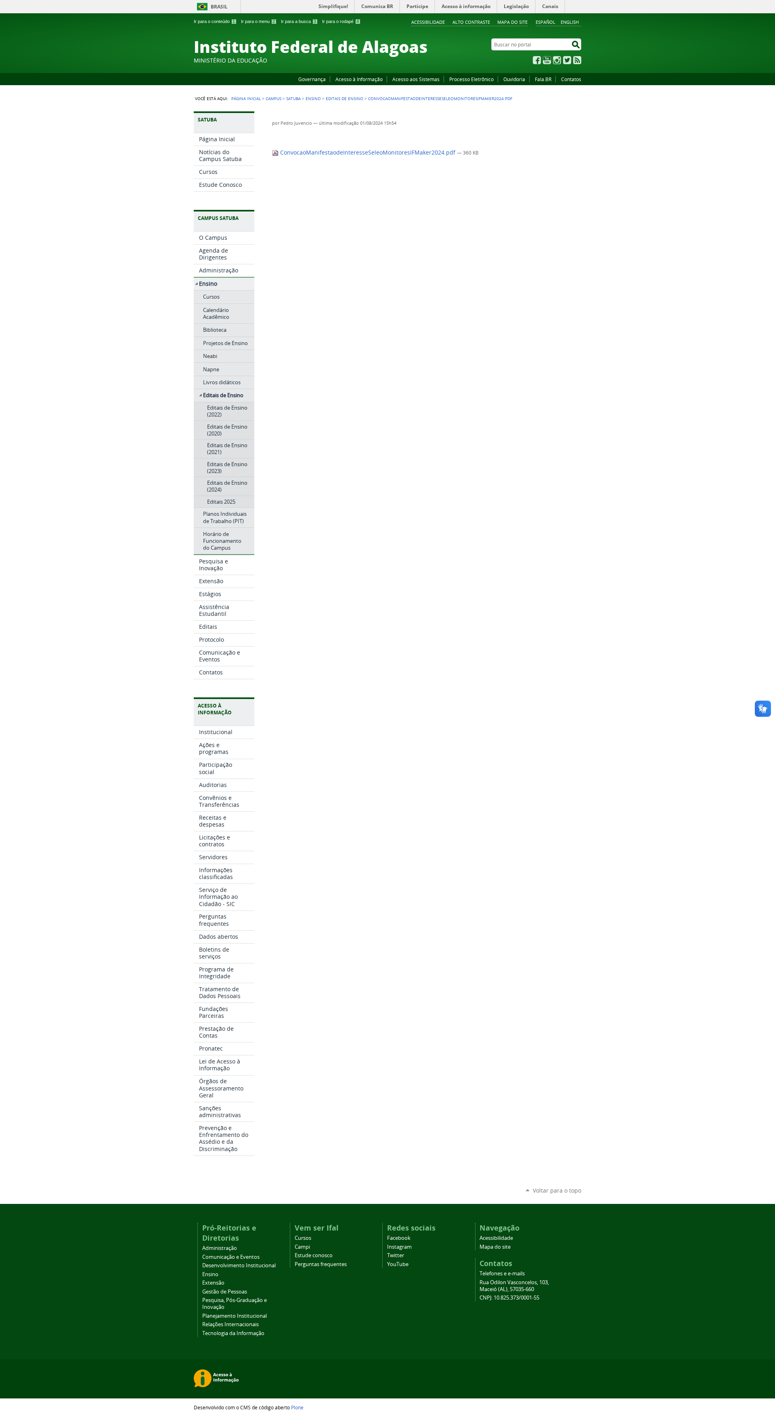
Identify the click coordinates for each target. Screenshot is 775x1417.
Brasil (219, 6)
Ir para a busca (298, 21)
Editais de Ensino (344, 98)
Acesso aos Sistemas (416, 79)
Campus (273, 98)
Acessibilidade (428, 22)
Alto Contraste (471, 22)
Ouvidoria (514, 79)
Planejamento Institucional (234, 1315)
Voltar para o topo (557, 1190)
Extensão (213, 1282)
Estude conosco (314, 1255)
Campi (302, 1246)
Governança (312, 79)
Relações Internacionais (230, 1324)
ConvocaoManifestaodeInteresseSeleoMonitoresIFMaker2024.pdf (368, 152)
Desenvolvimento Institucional (239, 1265)
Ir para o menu (258, 21)
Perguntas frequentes (321, 1264)
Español (545, 22)
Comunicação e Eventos (231, 1257)
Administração (219, 1248)
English (570, 22)
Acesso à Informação (359, 79)
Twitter (567, 60)
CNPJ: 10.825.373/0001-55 (509, 1297)
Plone (297, 1407)
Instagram (557, 60)
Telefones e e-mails (502, 1273)
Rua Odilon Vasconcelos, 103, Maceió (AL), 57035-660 (514, 1286)
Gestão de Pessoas (224, 1291)
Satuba (293, 98)
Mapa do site (512, 22)
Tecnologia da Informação (233, 1333)
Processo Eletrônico (471, 79)
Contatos (571, 79)
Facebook (537, 60)
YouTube (547, 60)
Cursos (303, 1238)
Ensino (313, 98)
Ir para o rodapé (340, 21)
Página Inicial (246, 98)
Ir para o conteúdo (214, 21)
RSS (577, 60)
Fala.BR (543, 79)
